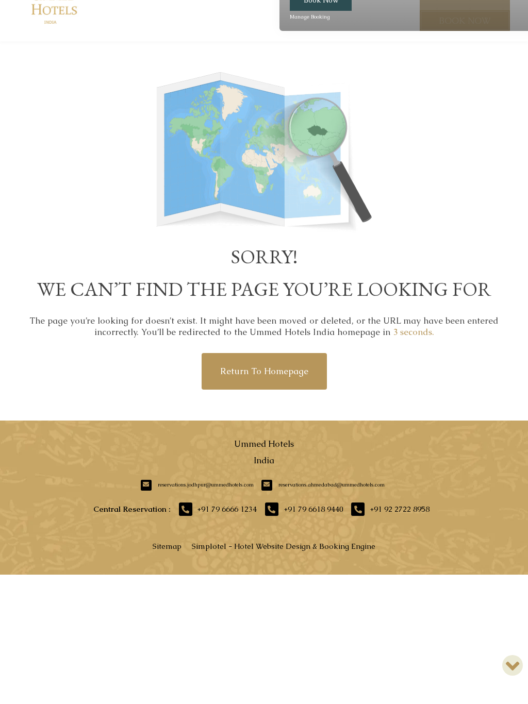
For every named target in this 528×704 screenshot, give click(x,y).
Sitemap (167, 546)
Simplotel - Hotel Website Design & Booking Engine (283, 546)
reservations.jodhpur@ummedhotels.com (206, 484)
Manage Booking (310, 16)
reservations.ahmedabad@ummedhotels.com (331, 484)
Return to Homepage (264, 371)
